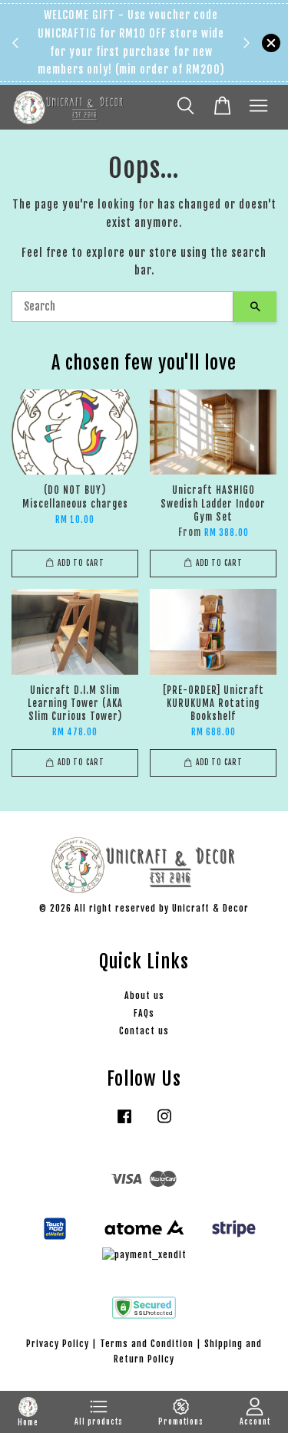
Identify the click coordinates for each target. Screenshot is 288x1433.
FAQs (144, 1013)
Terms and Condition (147, 1343)
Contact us (144, 1031)
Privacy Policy (57, 1343)
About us (144, 995)
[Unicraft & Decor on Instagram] (164, 1123)
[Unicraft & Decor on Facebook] (124, 1123)
